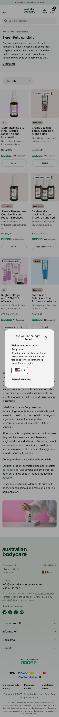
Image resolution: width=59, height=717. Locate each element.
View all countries (20, 379)
